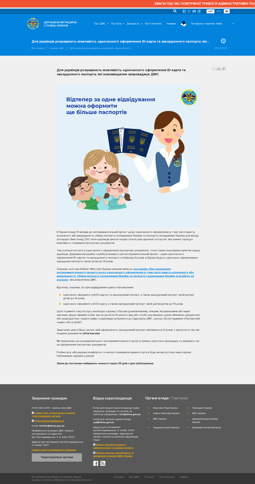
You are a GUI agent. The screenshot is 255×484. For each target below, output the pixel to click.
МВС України (160, 419)
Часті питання (153, 23)
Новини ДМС (56, 48)
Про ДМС (100, 23)
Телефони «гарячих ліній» (206, 23)
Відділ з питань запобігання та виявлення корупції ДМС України (113, 454)
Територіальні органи (57, 457)
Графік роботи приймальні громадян (54, 449)
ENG (219, 11)
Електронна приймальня (49, 420)
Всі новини (38, 48)
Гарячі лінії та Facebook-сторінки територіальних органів (53, 414)
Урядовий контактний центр (206, 427)
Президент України (202, 408)
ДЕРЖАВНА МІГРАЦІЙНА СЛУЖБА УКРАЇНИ (60, 24)
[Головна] (32, 24)
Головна (119, 476)
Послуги (116, 23)
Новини (171, 23)
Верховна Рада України (165, 408)
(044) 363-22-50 (41, 407)
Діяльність (133, 23)
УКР (210, 11)
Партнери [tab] (180, 398)
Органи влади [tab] (157, 398)
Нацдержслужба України (166, 427)
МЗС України (199, 413)
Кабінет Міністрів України (166, 413)
